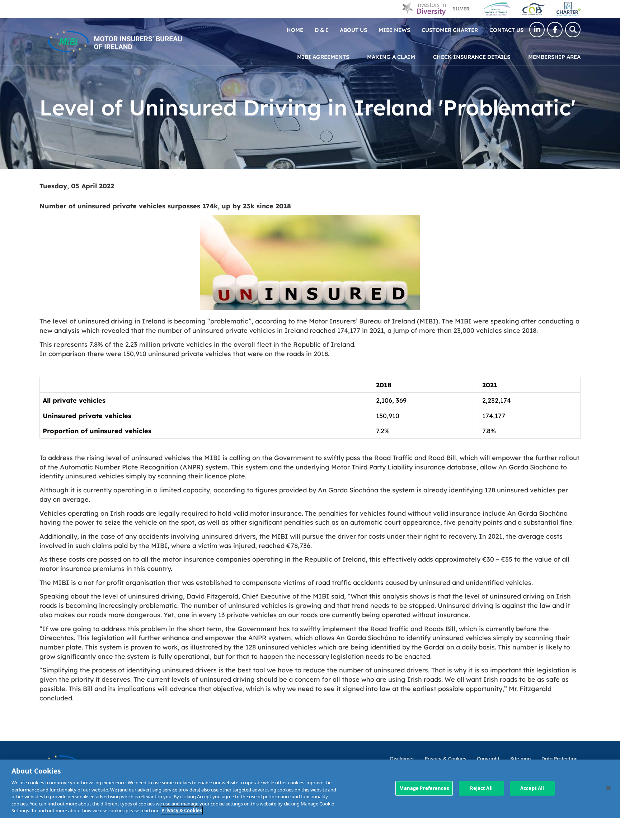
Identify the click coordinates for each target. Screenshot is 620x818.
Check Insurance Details (471, 56)
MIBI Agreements (323, 56)
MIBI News (394, 29)
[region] (310, 789)
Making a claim (391, 56)
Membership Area (554, 56)
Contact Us (506, 29)
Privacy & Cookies (181, 810)
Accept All (532, 788)
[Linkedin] (537, 29)
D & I (321, 29)
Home (295, 29)
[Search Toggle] (573, 29)
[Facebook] (555, 29)
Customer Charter (450, 29)
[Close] (608, 788)
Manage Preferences (423, 788)
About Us (353, 29)
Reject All (481, 788)
